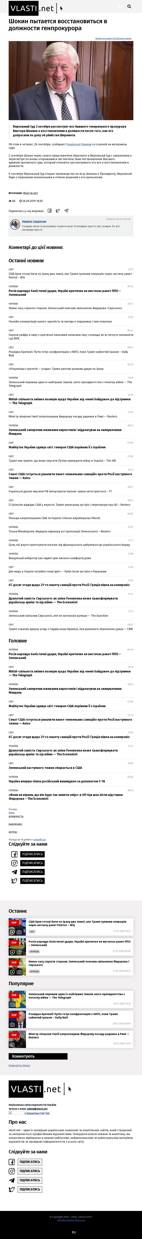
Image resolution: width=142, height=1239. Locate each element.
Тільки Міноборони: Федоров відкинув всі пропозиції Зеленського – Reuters (60, 531)
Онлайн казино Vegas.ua (71, 1220)
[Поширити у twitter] (58, 211)
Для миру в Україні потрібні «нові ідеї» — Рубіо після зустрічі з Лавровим (57, 571)
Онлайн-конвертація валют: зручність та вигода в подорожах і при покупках (60, 321)
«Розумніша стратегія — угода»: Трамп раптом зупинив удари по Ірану (56, 368)
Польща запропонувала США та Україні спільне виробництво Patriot (54, 518)
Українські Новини (78, 144)
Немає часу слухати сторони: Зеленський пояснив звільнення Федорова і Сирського (65, 308)
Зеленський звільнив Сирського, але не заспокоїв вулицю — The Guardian (58, 615)
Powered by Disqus (19, 1065)
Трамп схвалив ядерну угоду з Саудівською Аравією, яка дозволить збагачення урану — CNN (71, 629)
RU (74, 1232)
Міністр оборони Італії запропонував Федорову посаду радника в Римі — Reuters (63, 416)
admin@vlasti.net (37, 1108)
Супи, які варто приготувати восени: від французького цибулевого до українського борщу (69, 544)
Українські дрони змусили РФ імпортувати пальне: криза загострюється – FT (60, 491)
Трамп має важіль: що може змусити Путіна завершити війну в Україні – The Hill (62, 460)
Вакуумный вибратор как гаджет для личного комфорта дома (50, 558)
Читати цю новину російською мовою (113, 38)
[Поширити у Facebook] (50, 211)
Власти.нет (30, 193)
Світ (11, 269)
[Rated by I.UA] (16, 1113)
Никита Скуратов (34, 221)
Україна (13, 286)
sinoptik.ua (40, 839)
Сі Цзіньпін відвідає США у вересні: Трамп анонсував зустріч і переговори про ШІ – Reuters (69, 504)
